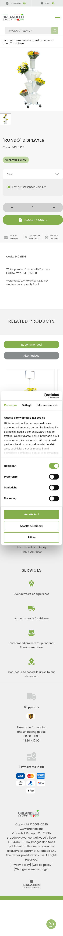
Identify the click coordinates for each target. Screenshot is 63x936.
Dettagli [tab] (26, 405)
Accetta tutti (31, 514)
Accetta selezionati (31, 525)
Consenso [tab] (10, 405)
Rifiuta (31, 537)
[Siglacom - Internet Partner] (31, 887)
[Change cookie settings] (31, 869)
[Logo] (16, 17)
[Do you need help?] (51, 924)
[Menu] (57, 17)
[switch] (54, 476)
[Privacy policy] (20, 865)
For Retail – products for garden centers (27, 40)
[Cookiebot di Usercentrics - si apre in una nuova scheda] (44, 395)
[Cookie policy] (42, 865)
